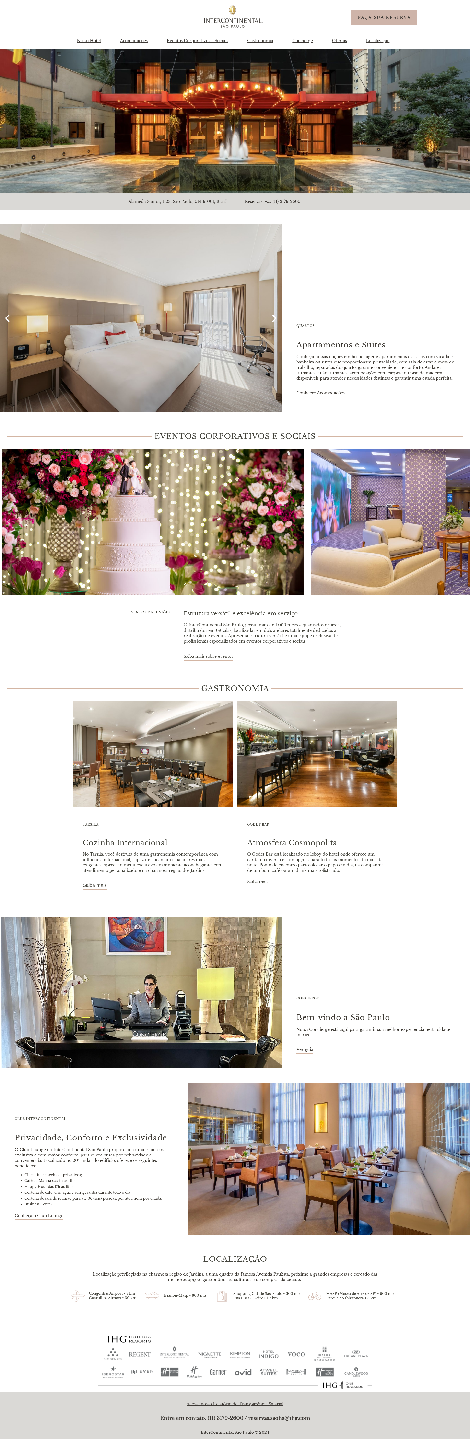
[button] (7, 318)
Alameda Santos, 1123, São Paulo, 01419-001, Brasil (178, 201)
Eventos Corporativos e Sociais (197, 40)
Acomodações (134, 40)
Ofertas (339, 40)
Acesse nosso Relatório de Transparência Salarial (235, 1403)
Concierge (302, 40)
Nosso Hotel (89, 40)
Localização (377, 40)
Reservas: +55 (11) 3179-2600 (272, 201)
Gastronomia (260, 40)
